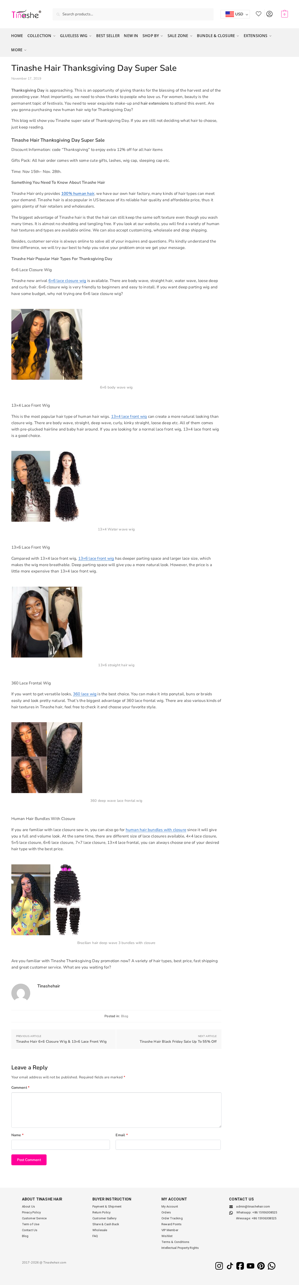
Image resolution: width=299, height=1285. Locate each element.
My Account (269, 13)
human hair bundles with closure (156, 829)
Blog (124, 1016)
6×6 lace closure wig (67, 280)
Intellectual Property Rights (180, 1248)
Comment (20, 1087)
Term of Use (30, 1224)
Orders (166, 1212)
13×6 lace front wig (96, 558)
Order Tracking (172, 1218)
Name (17, 1135)
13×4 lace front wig (129, 416)
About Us (28, 1206)
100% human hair (77, 193)
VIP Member (169, 1230)
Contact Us (30, 1230)
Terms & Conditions (175, 1242)
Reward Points (171, 1224)
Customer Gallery (104, 1218)
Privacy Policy (31, 1212)
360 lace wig (84, 694)
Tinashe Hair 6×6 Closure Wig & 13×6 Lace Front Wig (61, 1041)
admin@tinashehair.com (252, 1206)
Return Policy (101, 1212)
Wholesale (99, 1230)
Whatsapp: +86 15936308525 (256, 1212)
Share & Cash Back (105, 1224)
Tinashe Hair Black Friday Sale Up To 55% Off (178, 1041)
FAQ (95, 1236)
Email (122, 1135)
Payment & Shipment (107, 1206)
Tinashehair (48, 986)
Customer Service (34, 1218)
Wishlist (258, 13)
